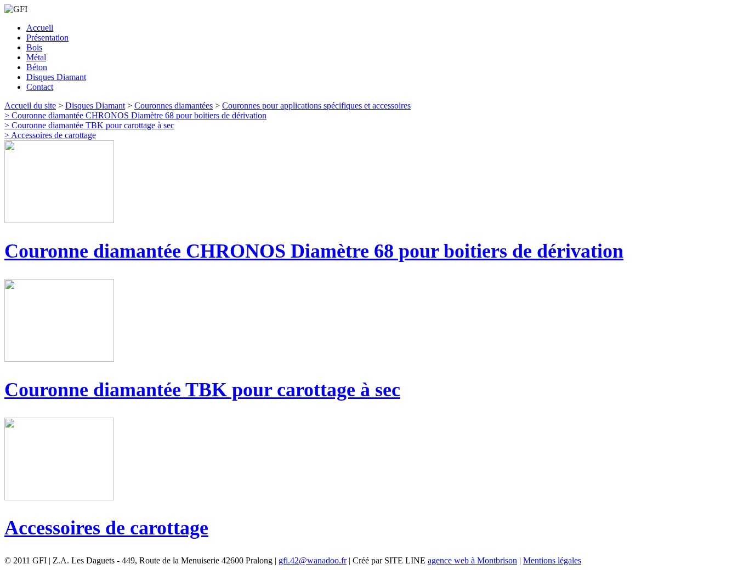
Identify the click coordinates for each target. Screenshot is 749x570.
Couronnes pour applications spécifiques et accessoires (316, 105)
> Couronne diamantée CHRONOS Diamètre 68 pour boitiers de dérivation (135, 115)
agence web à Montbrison (472, 560)
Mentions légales (552, 560)
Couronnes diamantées (173, 105)
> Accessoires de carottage (50, 135)
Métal (36, 57)
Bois (34, 47)
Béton (36, 67)
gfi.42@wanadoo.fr (313, 560)
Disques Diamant (56, 77)
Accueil (39, 27)
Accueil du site (30, 105)
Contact (39, 87)
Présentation (47, 37)
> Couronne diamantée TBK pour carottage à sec (89, 125)
